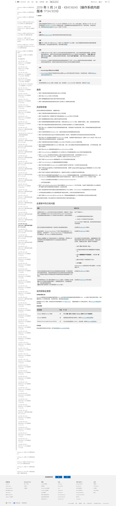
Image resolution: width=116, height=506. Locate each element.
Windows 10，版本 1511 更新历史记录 (26, 467)
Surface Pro (7, 483)
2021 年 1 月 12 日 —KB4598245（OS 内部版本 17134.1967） (24, 89)
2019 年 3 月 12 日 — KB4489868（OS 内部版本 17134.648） (24, 316)
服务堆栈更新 (65, 299)
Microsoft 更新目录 (95, 301)
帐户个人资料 (26, 483)
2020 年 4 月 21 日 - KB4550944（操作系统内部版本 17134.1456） (25, 146)
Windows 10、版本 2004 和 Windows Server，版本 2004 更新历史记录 (25, 28)
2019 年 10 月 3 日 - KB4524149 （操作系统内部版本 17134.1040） (25, 219)
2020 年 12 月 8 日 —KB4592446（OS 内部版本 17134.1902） (24, 95)
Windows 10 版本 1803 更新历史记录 (25, 51)
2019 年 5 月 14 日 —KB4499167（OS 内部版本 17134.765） (24, 293)
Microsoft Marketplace (80, 492)
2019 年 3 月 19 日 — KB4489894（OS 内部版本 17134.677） (24, 310)
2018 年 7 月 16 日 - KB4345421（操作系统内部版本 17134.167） (25, 412)
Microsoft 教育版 (44, 483)
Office (28, 1)
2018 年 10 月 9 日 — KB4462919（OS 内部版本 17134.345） (24, 372)
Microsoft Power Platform (80, 494)
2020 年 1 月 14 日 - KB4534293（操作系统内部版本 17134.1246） (25, 191)
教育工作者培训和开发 (45, 494)
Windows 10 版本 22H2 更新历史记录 (25, 8)
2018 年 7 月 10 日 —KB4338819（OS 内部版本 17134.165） (24, 417)
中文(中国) (9, 502)
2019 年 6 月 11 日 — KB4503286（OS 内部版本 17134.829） (24, 276)
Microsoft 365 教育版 (44, 490)
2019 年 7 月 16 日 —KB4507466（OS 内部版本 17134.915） (24, 253)
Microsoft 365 (23, 1)
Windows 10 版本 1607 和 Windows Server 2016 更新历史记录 (25, 462)
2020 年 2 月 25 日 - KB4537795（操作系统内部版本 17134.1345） (25, 174)
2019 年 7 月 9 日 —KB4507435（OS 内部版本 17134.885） (24, 259)
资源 (47, 1)
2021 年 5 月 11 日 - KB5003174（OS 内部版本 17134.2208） (24, 63)
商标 (84, 503)
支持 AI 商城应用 (79, 488)
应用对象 (39, 15)
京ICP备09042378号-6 (97, 503)
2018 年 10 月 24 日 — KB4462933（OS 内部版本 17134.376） (24, 366)
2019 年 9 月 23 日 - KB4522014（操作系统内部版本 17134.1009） (25, 231)
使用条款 (80, 503)
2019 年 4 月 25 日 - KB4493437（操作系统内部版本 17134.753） (25, 299)
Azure (59, 488)
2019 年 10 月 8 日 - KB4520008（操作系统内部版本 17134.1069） (25, 214)
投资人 (95, 492)
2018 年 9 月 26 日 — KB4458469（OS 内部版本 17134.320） (24, 378)
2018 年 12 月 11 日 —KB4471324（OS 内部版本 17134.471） (24, 349)
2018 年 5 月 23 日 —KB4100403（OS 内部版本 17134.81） (24, 440)
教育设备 (42, 486)
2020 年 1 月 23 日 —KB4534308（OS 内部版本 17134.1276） (24, 185)
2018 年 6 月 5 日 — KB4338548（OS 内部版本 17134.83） (24, 434)
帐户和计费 (42, 1)
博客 (66, 44)
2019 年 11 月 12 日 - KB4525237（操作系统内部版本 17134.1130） (25, 202)
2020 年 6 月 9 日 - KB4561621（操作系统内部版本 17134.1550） (25, 135)
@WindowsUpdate (47, 35)
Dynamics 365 (60, 490)
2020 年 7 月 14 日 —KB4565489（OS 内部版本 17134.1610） (24, 123)
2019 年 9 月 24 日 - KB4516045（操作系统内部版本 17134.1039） (25, 225)
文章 (88, 83)
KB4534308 (83, 279)
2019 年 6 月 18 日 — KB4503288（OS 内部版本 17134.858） (24, 270)
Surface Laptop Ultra (9, 488)
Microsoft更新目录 (92, 321)
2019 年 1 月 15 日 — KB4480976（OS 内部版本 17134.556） (24, 333)
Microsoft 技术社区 (79, 490)
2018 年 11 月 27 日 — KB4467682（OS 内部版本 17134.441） (24, 355)
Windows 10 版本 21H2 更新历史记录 (25, 13)
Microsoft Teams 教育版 (45, 488)
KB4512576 (67, 301)
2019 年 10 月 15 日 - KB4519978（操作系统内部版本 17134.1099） (25, 208)
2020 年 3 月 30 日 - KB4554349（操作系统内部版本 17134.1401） (25, 157)
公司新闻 (95, 488)
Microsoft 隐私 (96, 490)
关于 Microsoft (96, 486)
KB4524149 (83, 271)
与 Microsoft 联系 (71, 503)
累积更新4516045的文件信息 (62, 328)
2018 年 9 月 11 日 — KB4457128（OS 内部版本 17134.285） (24, 389)
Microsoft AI (60, 483)
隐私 (76, 503)
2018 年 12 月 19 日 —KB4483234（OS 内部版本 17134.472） (24, 344)
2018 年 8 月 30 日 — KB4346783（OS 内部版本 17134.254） (24, 395)
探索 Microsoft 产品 (9, 494)
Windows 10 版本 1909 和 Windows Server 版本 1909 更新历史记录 (25, 34)
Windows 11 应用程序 (9, 496)
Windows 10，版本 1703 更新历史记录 (26, 457)
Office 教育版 (43, 492)
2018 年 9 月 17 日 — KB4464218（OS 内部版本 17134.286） (24, 383)
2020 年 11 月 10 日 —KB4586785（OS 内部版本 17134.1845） (24, 101)
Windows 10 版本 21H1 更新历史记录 (25, 17)
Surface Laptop (8, 486)
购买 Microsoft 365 (54, 1)
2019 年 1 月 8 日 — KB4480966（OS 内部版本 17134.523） (24, 338)
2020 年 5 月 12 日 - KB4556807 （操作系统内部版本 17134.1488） (25, 140)
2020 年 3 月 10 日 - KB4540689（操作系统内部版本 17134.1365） (25, 168)
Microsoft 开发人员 (79, 483)
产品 (32, 1)
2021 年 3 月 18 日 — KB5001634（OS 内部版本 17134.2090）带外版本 (24, 74)
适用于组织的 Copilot (9, 490)
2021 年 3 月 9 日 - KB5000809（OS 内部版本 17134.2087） (25, 84)
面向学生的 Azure (44, 499)
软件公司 (77, 496)
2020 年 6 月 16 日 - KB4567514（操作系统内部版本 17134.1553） (25, 129)
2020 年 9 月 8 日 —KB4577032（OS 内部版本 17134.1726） (24, 112)
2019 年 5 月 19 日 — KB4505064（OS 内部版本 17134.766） (24, 287)
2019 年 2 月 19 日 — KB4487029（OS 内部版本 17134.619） (24, 321)
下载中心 (25, 486)
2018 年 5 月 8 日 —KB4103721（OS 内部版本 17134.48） (24, 446)
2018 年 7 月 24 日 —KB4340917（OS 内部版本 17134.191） (24, 406)
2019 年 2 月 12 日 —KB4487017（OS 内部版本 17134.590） (24, 327)
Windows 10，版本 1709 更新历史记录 (26, 452)
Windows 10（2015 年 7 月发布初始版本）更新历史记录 (26, 472)
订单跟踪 (25, 488)
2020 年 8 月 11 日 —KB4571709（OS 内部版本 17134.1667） (24, 118)
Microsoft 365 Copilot (61, 496)
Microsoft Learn (78, 486)
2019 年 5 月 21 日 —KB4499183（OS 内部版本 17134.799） (24, 282)
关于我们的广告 (89, 503)
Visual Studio (78, 499)
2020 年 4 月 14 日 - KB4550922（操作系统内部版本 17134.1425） (25, 151)
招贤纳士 (95, 483)
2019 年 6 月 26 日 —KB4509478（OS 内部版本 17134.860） (24, 265)
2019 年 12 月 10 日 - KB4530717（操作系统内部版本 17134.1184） (25, 197)
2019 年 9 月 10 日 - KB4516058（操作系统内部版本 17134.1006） (25, 236)
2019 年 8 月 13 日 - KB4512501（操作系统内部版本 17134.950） (25, 248)
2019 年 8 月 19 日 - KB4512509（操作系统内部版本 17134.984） (25, 242)
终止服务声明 (21, 59)
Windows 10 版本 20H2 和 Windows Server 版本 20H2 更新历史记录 (25, 22)
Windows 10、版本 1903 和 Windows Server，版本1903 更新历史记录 (25, 39)
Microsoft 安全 (60, 486)
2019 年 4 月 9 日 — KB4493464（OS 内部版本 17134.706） (24, 304)
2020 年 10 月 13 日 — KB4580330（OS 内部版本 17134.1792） (24, 106)
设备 (36, 1)
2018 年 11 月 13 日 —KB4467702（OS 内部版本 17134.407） (24, 361)
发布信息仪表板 (48, 27)
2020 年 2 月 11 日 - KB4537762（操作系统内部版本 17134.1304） (25, 180)
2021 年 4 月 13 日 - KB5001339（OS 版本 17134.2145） (23, 68)
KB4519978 (83, 227)
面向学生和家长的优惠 (45, 496)
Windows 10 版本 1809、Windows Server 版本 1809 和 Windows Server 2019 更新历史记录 (26, 46)
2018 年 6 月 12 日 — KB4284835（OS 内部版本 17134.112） (24, 429)
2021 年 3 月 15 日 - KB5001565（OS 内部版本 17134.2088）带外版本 (24, 80)
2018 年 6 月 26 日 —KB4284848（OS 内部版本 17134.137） (24, 423)
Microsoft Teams (60, 499)
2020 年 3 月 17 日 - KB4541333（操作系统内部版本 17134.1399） (25, 163)
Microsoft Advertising (61, 494)
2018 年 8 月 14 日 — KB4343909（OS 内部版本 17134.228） (24, 400)
